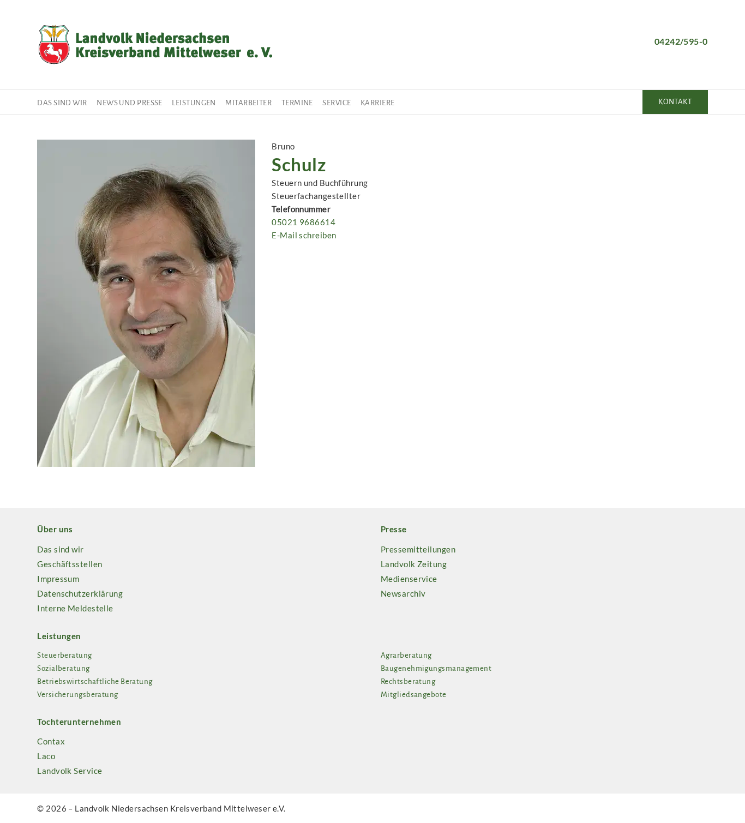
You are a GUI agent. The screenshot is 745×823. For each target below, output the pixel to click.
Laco (46, 756)
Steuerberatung (64, 655)
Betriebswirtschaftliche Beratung (94, 681)
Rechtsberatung (408, 681)
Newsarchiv (403, 593)
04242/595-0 (681, 41)
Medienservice (409, 579)
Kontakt (675, 102)
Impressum (58, 579)
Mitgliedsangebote (414, 694)
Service (336, 103)
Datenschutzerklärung (80, 593)
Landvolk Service (69, 771)
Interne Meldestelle (75, 608)
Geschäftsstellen (69, 564)
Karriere (378, 103)
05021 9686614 (303, 222)
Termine (297, 103)
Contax (51, 741)
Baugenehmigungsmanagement (436, 668)
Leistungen (194, 103)
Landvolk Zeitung (414, 564)
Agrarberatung (406, 655)
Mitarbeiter (248, 103)
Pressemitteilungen (418, 549)
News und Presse (130, 103)
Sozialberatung (63, 668)
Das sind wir (62, 103)
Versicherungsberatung (77, 694)
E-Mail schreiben (304, 235)
